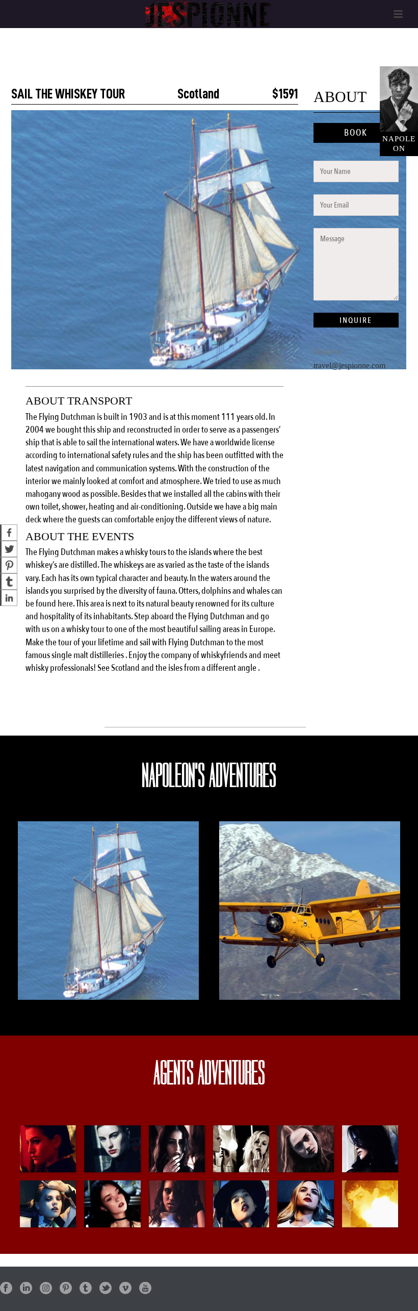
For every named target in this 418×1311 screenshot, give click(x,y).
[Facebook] (8, 532)
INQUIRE (355, 320)
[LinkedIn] (8, 598)
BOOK (356, 133)
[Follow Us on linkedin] (26, 1289)
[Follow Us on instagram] (46, 1289)
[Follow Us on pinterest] (66, 1289)
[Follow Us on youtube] (145, 1289)
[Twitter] (8, 549)
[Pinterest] (8, 565)
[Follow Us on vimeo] (125, 1289)
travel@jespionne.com (349, 365)
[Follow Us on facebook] (6, 1289)
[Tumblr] (8, 581)
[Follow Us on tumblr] (86, 1289)
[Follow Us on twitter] (105, 1289)
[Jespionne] (208, 14)
